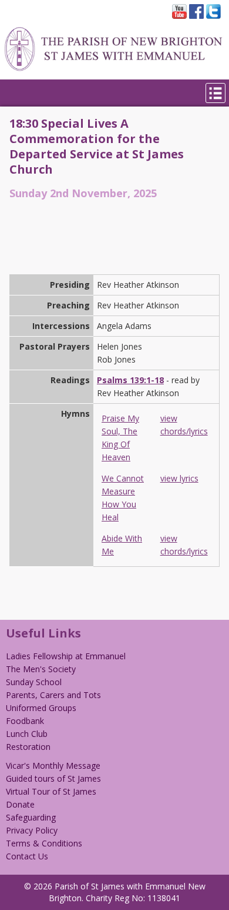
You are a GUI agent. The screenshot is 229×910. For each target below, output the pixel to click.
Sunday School (34, 682)
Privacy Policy (32, 830)
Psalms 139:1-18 (130, 380)
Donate (20, 804)
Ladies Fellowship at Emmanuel (66, 656)
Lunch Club (27, 733)
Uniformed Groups (41, 707)
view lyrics (179, 478)
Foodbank (25, 720)
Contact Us (27, 856)
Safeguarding (31, 817)
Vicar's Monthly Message (53, 765)
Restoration (28, 746)
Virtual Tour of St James (51, 791)
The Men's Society (41, 669)
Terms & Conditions (44, 843)
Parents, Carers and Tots (53, 694)
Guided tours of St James (53, 778)
